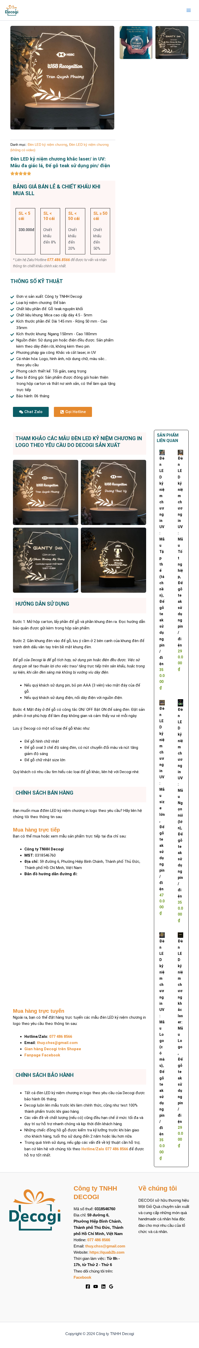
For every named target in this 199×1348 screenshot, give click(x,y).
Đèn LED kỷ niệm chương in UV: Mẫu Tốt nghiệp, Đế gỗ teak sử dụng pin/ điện (180, 551)
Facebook (82, 1277)
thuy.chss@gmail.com (57, 1042)
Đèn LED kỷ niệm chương (47, 145)
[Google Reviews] (111, 1286)
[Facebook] (88, 1286)
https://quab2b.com (106, 1252)
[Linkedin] (103, 1286)
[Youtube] (95, 1286)
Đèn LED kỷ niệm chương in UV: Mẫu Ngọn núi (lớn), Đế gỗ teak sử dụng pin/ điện (180, 802)
